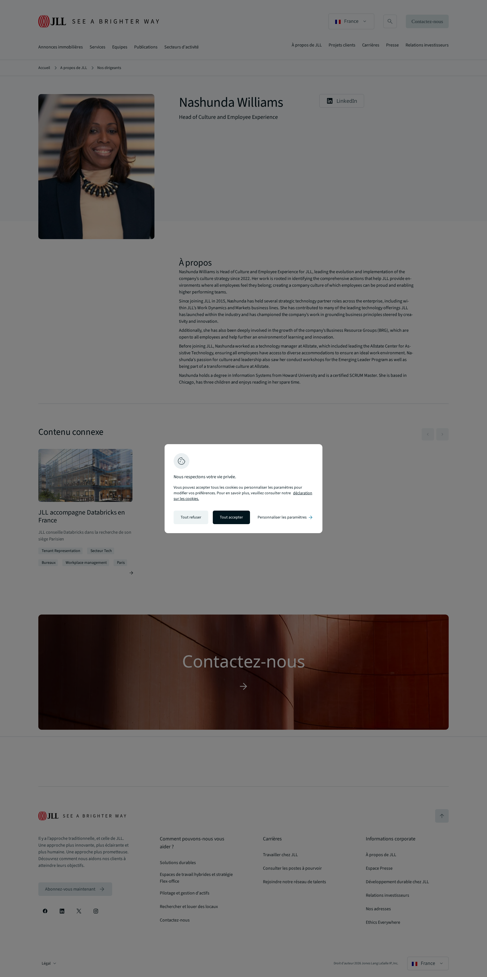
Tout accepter (231, 517)
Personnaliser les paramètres (285, 517)
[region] (243, 488)
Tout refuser (191, 517)
